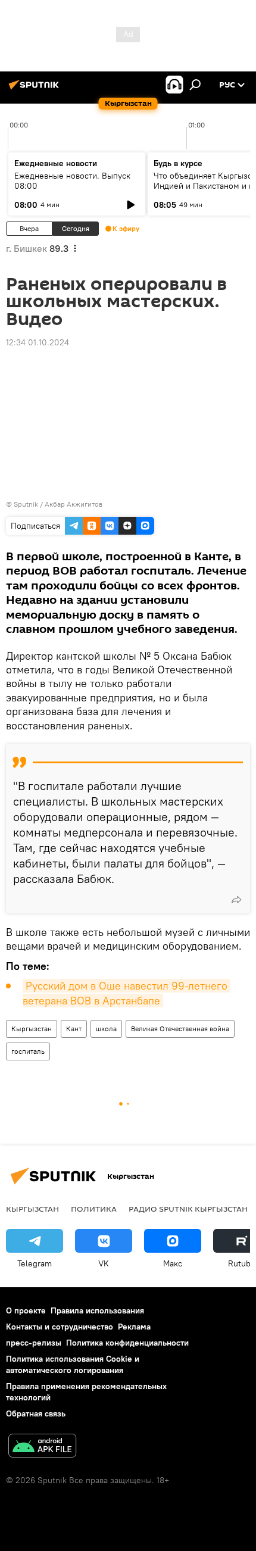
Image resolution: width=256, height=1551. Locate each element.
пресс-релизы (33, 1342)
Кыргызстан (31, 1028)
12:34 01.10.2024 (37, 342)
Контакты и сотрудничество (59, 1326)
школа (106, 1028)
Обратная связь (35, 1413)
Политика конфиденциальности (127, 1342)
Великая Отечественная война (180, 1028)
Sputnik (26, 504)
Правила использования (97, 1310)
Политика (94, 1208)
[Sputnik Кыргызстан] (35, 89)
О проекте (26, 1310)
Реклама (134, 1326)
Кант (74, 1028)
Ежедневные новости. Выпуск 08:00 (72, 180)
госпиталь (28, 1051)
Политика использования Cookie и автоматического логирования (72, 1364)
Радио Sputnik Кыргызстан (188, 1208)
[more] (236, 900)
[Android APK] (42, 1447)
